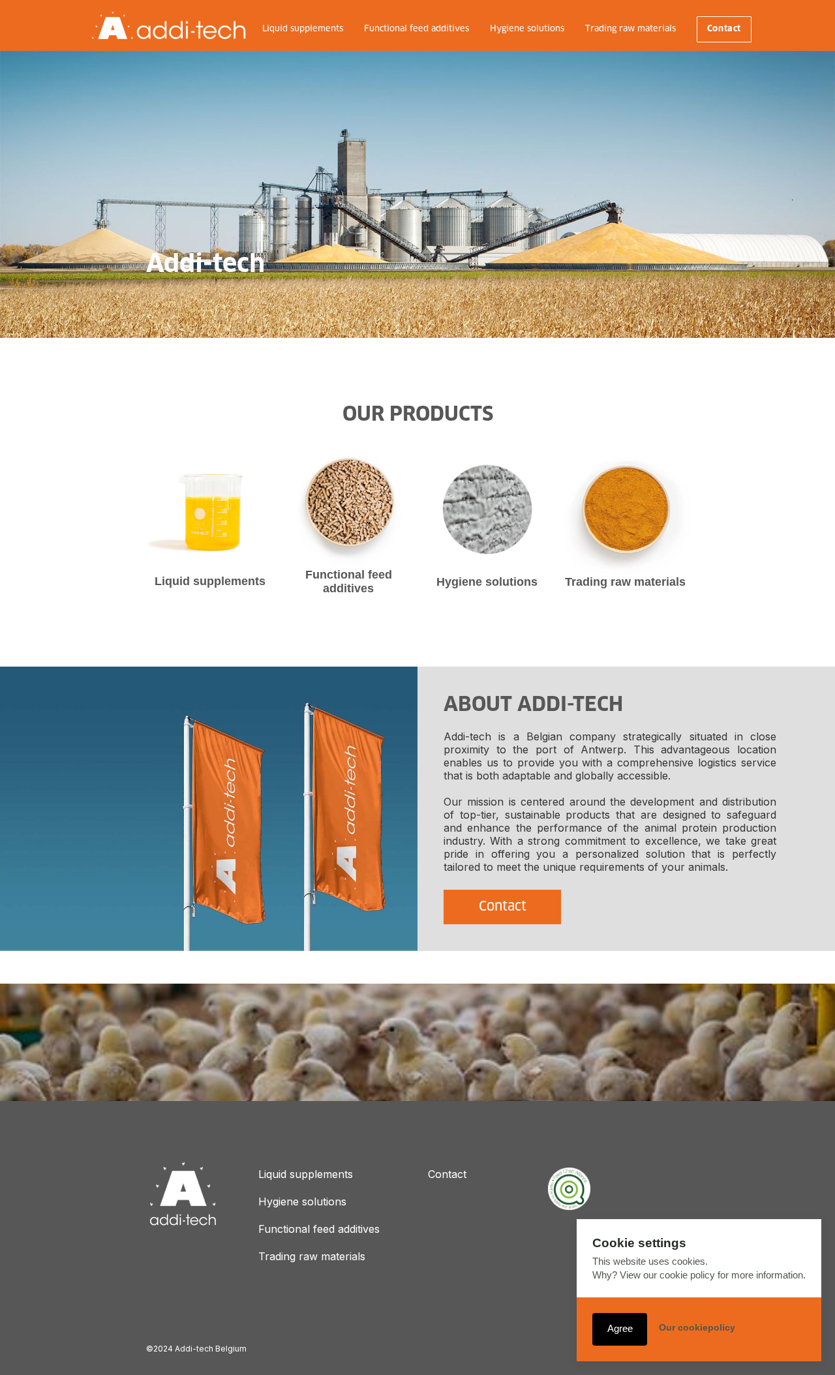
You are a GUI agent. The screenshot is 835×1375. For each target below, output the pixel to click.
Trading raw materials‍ (311, 1256)
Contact (724, 29)
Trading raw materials (630, 29)
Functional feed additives (416, 29)
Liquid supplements (302, 29)
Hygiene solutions (527, 29)
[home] (168, 25)
